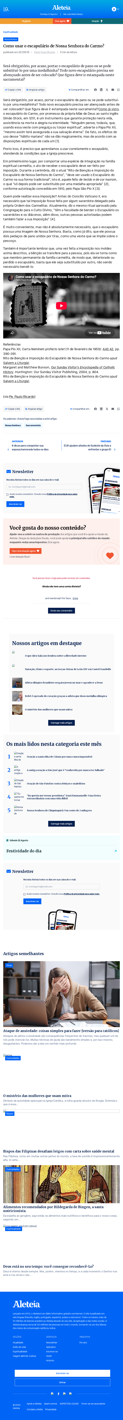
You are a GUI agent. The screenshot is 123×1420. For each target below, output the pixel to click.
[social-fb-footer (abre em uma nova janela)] (58, 1394)
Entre (75, 598)
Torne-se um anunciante (93, 1403)
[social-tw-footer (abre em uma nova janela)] (64, 1394)
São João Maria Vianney (73, 14)
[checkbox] (7, 494)
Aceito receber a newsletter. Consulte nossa (44, 495)
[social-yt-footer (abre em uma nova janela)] (52, 1394)
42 (108, 349)
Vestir (49, 1356)
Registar (26, 21)
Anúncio (50, 1360)
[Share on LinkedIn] (101, 89)
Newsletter (51, 1342)
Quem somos (50, 1403)
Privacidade (51, 1409)
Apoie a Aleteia (34, 1403)
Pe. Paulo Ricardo (21, 397)
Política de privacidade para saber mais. (82, 894)
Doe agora (60, 21)
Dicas (9, 965)
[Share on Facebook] (95, 89)
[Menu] (20, 9)
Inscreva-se (52, 1351)
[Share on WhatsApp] (118, 89)
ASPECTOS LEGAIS (69, 1403)
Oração (95, 21)
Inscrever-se (15, 504)
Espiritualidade (10, 31)
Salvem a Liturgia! (16, 363)
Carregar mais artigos (61, 722)
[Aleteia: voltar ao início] (61, 7)
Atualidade (18, 1342)
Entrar (62, 1382)
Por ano (83, 1342)
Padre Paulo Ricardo (44, 52)
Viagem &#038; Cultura (24, 1356)
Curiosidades (12, 1058)
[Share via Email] (112, 89)
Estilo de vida (19, 1347)
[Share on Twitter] (107, 89)
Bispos (9, 1113)
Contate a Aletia (35, 1409)
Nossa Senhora (13, 425)
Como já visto (108, 109)
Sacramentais (33, 425)
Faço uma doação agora (23, 550)
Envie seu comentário (61, 610)
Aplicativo (51, 1347)
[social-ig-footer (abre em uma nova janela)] (70, 1394)
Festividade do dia (23, 851)
